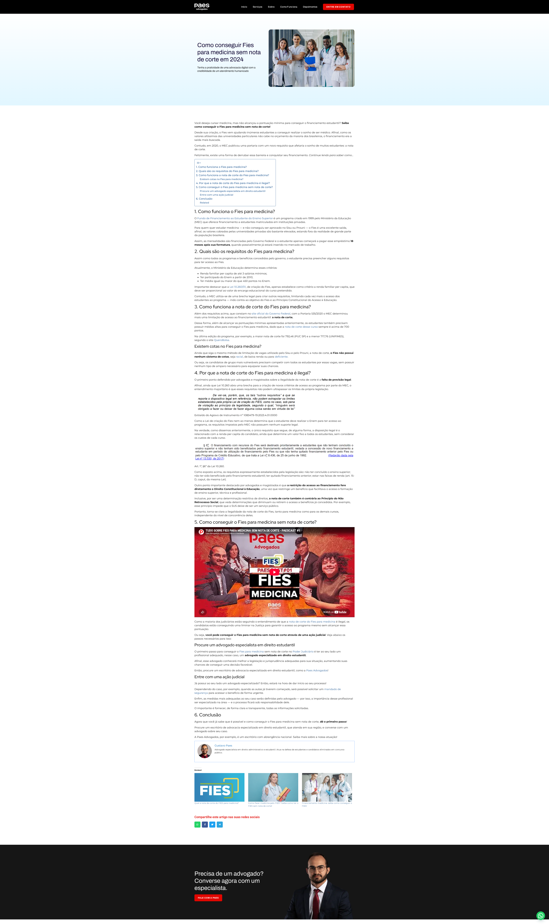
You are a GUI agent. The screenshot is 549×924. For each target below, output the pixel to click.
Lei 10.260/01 (238, 286)
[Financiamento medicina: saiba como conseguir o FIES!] (327, 787)
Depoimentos (310, 7)
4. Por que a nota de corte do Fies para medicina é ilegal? (233, 183)
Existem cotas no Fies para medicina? (221, 179)
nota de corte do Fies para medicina (312, 621)
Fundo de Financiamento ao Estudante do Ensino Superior (235, 218)
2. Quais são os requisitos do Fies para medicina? (227, 171)
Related (204, 202)
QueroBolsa (221, 340)
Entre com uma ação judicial (217, 194)
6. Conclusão (204, 198)
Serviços (257, 7)
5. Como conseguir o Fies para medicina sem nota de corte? (234, 187)
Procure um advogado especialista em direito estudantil (232, 191)
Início (244, 7)
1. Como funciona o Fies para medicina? (221, 167)
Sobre (271, 7)
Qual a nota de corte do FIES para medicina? (216, 803)
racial (239, 356)
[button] (540, 915)
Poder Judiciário (303, 651)
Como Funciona (288, 7)
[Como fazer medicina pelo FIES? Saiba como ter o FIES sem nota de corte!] (273, 787)
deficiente (281, 356)
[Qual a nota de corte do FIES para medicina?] (219, 787)
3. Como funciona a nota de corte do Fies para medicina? (232, 175)
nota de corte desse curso (301, 326)
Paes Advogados (317, 670)
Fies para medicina (251, 651)
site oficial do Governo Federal (271, 313)
